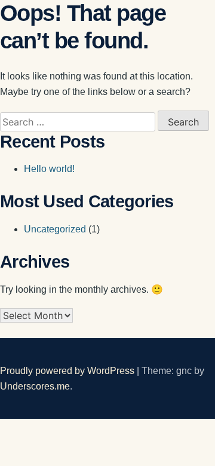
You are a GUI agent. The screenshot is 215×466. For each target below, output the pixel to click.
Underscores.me (35, 386)
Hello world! (49, 169)
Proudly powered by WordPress (68, 371)
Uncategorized (55, 229)
